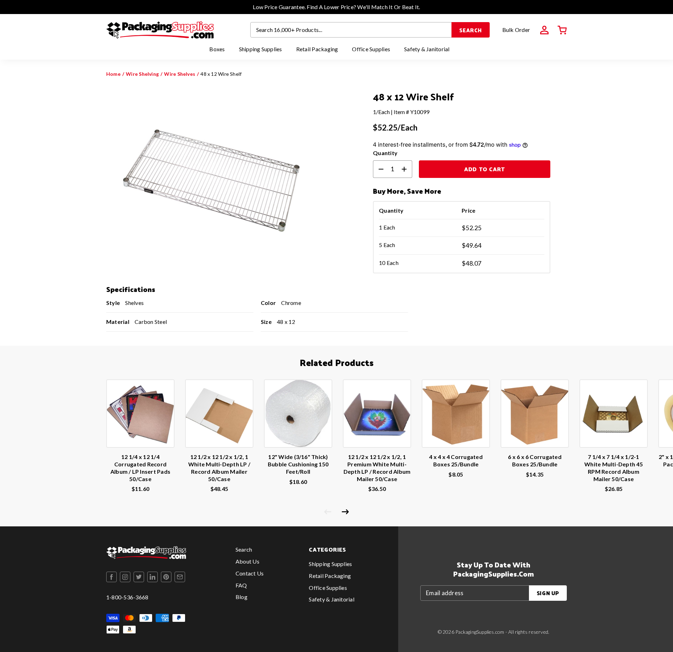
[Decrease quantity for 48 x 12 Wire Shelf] (378, 169)
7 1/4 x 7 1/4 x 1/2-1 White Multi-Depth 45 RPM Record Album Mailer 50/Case (613, 467)
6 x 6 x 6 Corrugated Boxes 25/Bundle (535, 460)
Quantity (385, 152)
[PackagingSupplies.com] (160, 30)
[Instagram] (125, 577)
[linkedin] (152, 577)
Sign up (548, 593)
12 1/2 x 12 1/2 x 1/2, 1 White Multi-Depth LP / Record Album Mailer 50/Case (219, 467)
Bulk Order (516, 29)
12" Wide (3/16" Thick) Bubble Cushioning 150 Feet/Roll (298, 464)
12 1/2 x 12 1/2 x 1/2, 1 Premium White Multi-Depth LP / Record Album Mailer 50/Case (377, 467)
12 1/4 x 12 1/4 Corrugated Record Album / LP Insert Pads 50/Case (140, 467)
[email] (180, 577)
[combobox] (351, 30)
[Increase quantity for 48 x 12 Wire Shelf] (407, 169)
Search (470, 30)
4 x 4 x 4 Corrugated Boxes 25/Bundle (456, 460)
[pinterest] (166, 577)
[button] (562, 30)
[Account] (544, 30)
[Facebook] (111, 577)
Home (113, 74)
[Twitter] (139, 577)
